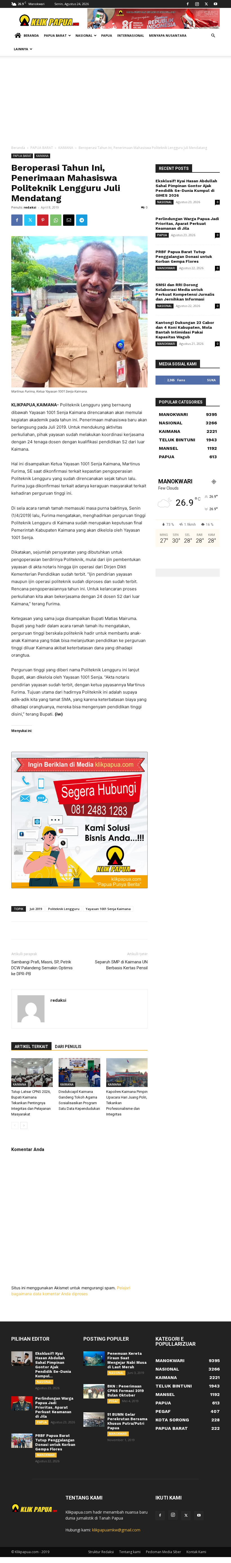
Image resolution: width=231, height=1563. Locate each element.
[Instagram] (197, 4)
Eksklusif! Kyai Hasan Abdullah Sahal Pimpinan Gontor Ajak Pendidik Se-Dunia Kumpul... (53, 1364)
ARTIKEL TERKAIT (31, 1046)
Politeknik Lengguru (63, 909)
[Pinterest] (42, 220)
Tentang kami (130, 1551)
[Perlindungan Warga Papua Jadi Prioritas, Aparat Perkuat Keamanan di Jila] (21, 1403)
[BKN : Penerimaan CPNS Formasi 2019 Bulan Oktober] (94, 1391)
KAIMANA (65, 147)
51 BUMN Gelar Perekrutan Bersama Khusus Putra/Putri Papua (127, 1421)
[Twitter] (206, 4)
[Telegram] (81, 220)
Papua (106, 35)
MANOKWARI (166, 268)
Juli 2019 (36, 909)
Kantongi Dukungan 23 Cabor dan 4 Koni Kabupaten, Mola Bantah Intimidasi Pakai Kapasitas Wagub (185, 329)
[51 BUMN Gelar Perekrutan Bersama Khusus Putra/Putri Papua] (94, 1419)
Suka (211, 380)
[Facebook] (187, 4)
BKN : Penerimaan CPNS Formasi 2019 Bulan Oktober (125, 1390)
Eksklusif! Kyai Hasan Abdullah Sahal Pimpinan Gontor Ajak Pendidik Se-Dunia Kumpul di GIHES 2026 (186, 188)
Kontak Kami (196, 1551)
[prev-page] (14, 1125)
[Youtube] (215, 4)
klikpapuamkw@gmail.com (116, 1530)
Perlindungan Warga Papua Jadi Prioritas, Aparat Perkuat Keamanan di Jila (187, 223)
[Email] (68, 220)
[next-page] (23, 1125)
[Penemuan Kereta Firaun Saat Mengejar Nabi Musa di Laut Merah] (94, 1358)
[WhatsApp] (55, 220)
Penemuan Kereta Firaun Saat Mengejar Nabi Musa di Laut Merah (126, 1360)
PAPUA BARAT (41, 147)
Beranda (31, 35)
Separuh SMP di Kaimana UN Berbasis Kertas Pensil (121, 964)
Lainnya (21, 49)
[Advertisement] (115, 102)
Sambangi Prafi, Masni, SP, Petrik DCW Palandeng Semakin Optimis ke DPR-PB (42, 967)
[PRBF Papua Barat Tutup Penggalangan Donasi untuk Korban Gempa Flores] (21, 1440)
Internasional (130, 35)
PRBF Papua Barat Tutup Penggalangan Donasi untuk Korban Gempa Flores (184, 256)
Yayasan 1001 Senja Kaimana (108, 909)
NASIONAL (164, 202)
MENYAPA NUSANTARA (167, 35)
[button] (213, 35)
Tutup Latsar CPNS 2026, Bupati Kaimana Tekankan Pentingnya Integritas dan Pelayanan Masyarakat (31, 1103)
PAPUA (162, 235)
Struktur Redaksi (101, 1551)
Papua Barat (55, 35)
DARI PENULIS (68, 1046)
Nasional (83, 35)
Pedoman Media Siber (163, 1551)
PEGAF (113, 1401)
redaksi (30, 207)
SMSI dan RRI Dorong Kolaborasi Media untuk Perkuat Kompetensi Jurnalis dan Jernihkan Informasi (185, 291)
